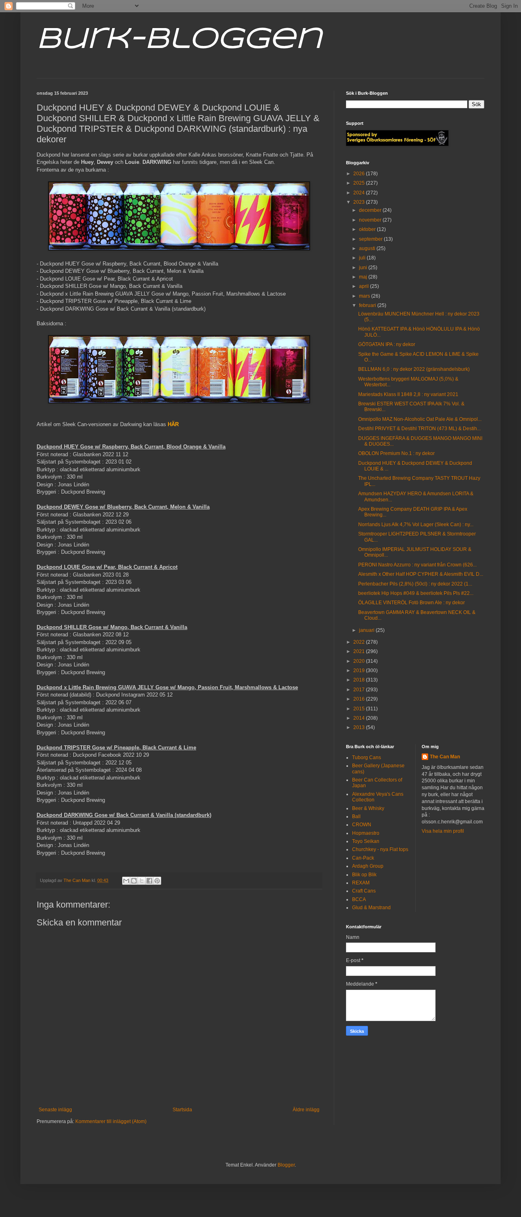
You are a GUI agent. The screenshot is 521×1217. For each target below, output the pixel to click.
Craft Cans (364, 891)
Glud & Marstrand (371, 907)
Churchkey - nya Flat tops (380, 849)
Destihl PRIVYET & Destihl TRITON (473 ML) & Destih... (419, 428)
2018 (359, 680)
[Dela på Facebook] (149, 881)
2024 (359, 193)
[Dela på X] (142, 881)
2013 (359, 727)
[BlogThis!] (134, 881)
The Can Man (445, 757)
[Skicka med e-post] (126, 881)
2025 (359, 183)
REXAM (361, 883)
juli (363, 258)
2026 (359, 173)
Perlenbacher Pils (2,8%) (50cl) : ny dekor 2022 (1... (415, 584)
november (371, 220)
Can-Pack (363, 858)
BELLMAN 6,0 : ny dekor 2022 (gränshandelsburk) (414, 369)
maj (363, 277)
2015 (359, 709)
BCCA (359, 899)
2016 (359, 699)
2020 (359, 661)
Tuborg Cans (366, 757)
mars (365, 296)
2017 (359, 689)
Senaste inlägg (55, 1109)
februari (368, 305)
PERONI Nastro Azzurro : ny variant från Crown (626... (417, 565)
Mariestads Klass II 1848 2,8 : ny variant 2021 (408, 394)
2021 (359, 651)
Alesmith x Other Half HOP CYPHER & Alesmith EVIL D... (420, 574)
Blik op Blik (364, 874)
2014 (359, 718)
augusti (368, 248)
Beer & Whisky (368, 808)
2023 (359, 202)
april (364, 286)
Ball (356, 816)
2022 (359, 642)
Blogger (286, 1165)
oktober (368, 229)
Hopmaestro (365, 833)
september (371, 239)
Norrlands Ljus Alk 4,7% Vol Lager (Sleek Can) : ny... (415, 524)
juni (363, 267)
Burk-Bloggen (179, 40)
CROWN (361, 824)
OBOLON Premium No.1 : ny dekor (396, 453)
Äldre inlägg (306, 1109)
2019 (359, 670)
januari (367, 630)
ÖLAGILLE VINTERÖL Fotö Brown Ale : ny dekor (411, 602)
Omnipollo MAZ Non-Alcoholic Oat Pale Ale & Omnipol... (420, 419)
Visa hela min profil (443, 831)
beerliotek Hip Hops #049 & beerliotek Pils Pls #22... (415, 593)
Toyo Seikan (365, 841)
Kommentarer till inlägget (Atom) (111, 1121)
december (371, 210)
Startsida (182, 1109)
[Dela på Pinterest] (157, 881)
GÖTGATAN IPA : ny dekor (386, 344)
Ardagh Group (367, 866)
